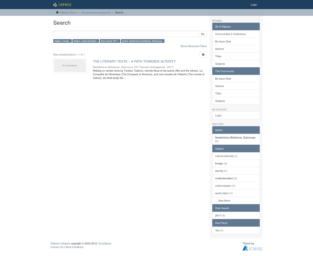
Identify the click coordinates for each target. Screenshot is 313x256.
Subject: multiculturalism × (86, 41)
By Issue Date (223, 41)
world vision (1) (224, 193)
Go (203, 34)
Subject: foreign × (62, 41)
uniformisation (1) (225, 185)
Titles (218, 56)
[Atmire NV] (252, 247)
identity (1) (221, 171)
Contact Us (57, 247)
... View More (222, 200)
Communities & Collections (230, 34)
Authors (219, 49)
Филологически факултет (96, 12)
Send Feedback (74, 247)
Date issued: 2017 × (110, 41)
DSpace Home (68, 12)
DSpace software (60, 243)
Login (218, 115)
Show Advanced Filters (194, 46)
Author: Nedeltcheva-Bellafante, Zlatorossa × (142, 41)
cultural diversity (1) (226, 156)
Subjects (220, 63)
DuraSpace (105, 243)
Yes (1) (219, 230)
